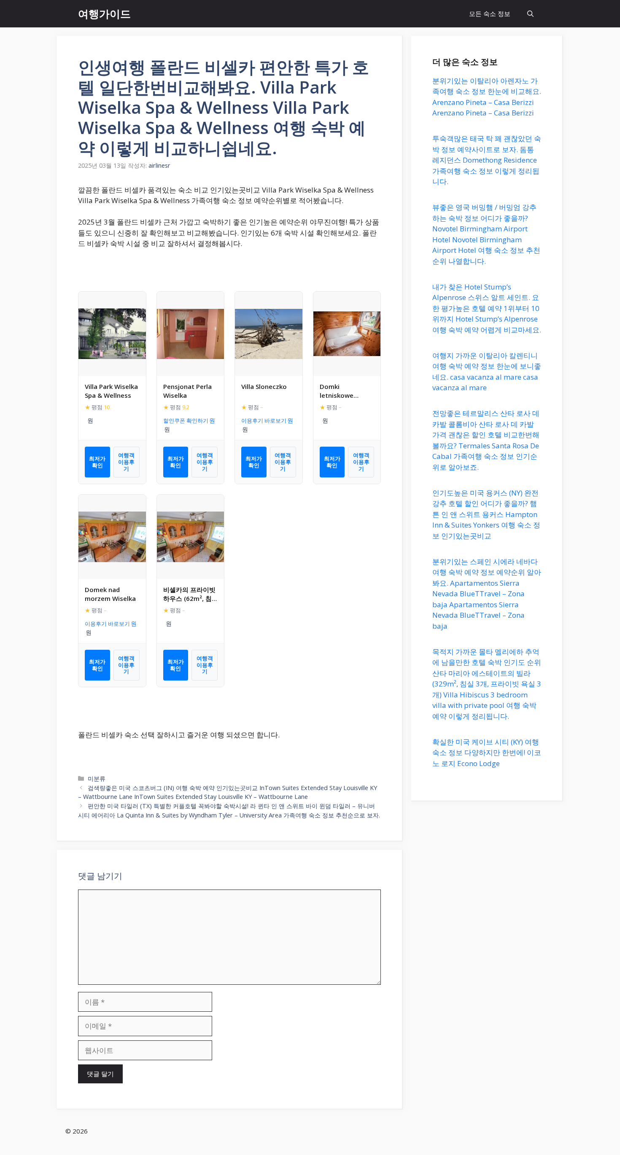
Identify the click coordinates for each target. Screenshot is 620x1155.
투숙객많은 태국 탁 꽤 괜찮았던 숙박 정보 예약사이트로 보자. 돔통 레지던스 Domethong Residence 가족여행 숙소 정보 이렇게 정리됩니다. (486, 160)
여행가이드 (104, 13)
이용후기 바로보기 (263, 420)
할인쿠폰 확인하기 (185, 420)
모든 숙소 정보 (489, 13)
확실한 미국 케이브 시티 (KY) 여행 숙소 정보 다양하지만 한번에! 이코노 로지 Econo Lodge (486, 752)
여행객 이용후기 (126, 461)
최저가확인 (97, 462)
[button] (530, 13)
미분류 (96, 778)
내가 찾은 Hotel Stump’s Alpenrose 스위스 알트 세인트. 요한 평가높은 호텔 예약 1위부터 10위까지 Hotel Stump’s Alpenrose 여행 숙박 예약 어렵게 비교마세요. (486, 308)
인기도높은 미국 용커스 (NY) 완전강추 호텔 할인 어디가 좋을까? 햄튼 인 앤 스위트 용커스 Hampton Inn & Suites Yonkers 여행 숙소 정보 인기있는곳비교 (486, 514)
